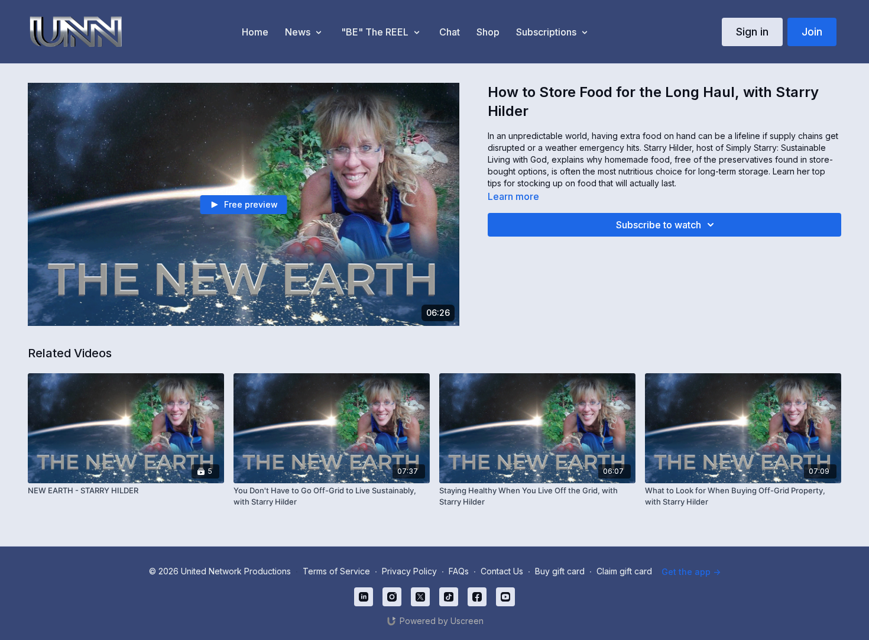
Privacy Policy (409, 571)
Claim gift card (624, 571)
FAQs (459, 571)
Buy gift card (560, 571)
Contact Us (502, 571)
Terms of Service (336, 571)
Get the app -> (691, 572)
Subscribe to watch (658, 225)
